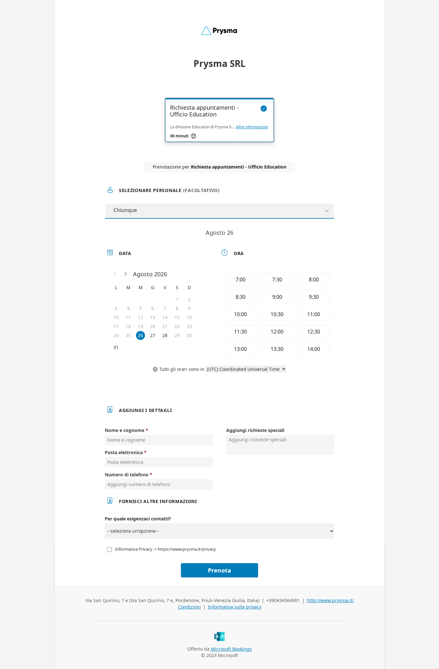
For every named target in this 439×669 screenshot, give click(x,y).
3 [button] (116, 308)
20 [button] (152, 326)
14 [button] (164, 317)
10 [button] (116, 317)
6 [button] (152, 308)
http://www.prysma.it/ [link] (330, 600)
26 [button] (140, 335)
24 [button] (116, 335)
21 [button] (164, 326)
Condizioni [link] (189, 607)
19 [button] (140, 326)
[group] (276, 314)
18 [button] (128, 326)
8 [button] (177, 308)
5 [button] (140, 308)
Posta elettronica (124, 452)
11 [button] (128, 317)
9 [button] (189, 308)
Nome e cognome (124, 430)
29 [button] (177, 335)
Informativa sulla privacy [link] (234, 607)
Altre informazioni (252, 127)
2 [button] (189, 299)
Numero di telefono (126, 475)
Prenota (219, 570)
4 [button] (128, 308)
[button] (115, 274)
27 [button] (152, 335)
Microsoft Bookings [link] (231, 649)
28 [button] (164, 335)
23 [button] (189, 326)
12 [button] (140, 317)
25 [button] (128, 335)
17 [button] (116, 326)
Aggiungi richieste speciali (255, 430)
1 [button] (177, 299)
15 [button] (177, 317)
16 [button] (189, 317)
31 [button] (116, 347)
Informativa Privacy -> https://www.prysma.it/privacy (165, 549)
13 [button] (152, 317)
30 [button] (189, 335)
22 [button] (177, 326)
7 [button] (165, 308)
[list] (219, 125)
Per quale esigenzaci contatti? (138, 519)
